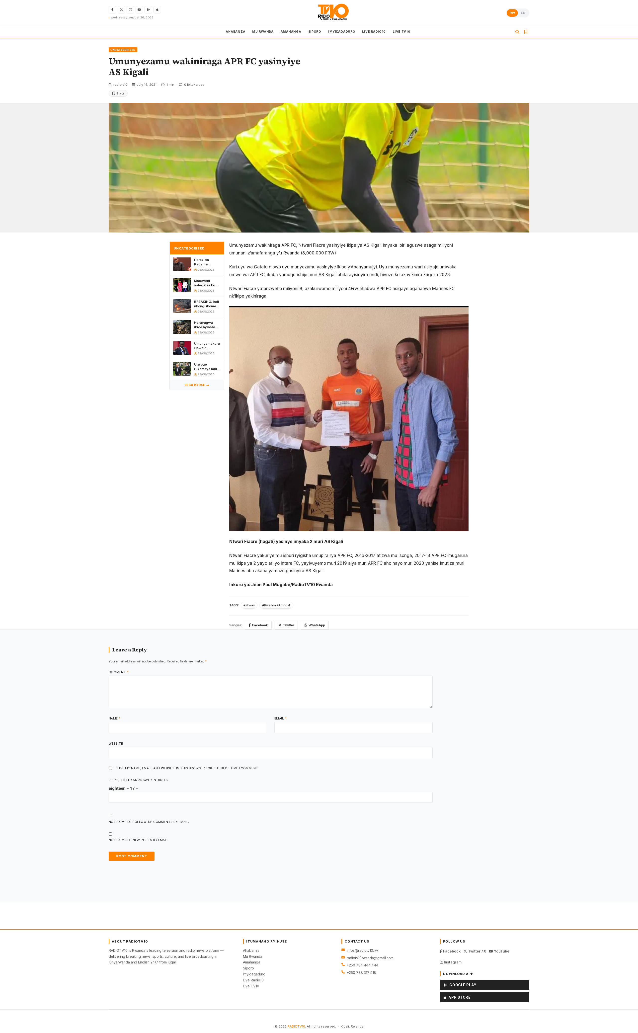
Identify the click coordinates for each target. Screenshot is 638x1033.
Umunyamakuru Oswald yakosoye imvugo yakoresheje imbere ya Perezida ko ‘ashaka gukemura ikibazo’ (207, 345)
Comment (119, 672)
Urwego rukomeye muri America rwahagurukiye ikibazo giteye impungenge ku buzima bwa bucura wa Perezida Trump (207, 366)
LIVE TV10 (401, 31)
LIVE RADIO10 (374, 31)
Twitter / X (476, 951)
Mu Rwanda (252, 956)
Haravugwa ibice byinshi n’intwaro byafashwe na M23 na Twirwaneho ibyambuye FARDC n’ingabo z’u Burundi (207, 324)
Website (116, 743)
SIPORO (314, 31)
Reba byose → (196, 385)
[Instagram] (130, 9)
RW (512, 13)
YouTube (501, 951)
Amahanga (251, 962)
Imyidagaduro (254, 974)
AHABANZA (235, 31)
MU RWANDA (262, 31)
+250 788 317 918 (361, 972)
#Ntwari (249, 605)
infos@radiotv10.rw (362, 950)
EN (523, 13)
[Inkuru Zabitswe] (525, 32)
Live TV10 (251, 986)
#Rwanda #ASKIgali (276, 605)
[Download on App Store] (157, 9)
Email (280, 718)
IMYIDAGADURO (341, 31)
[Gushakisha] (517, 32)
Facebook (260, 625)
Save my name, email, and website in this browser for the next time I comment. (187, 768)
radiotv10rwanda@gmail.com (370, 958)
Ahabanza (251, 950)
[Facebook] (112, 9)
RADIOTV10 (296, 1026)
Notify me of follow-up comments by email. (149, 822)
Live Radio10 (253, 980)
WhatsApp (317, 625)
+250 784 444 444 (362, 965)
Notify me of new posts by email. (138, 840)
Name (115, 718)
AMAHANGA (291, 31)
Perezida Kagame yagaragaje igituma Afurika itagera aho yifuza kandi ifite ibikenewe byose (206, 262)
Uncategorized (123, 49)
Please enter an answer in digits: (139, 780)
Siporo (248, 968)
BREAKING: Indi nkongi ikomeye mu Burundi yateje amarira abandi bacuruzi (207, 304)
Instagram (452, 962)
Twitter (288, 625)
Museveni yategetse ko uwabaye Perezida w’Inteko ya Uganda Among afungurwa (206, 283)
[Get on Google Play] (148, 9)
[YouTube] (139, 9)
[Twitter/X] (121, 9)
